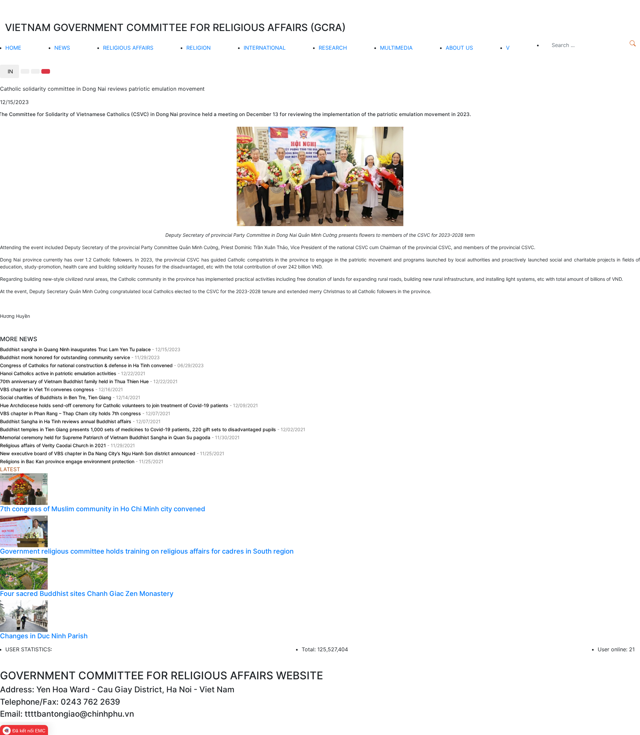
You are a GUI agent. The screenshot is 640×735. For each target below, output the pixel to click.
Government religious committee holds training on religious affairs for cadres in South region (147, 551)
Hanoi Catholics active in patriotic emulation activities (59, 373)
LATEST (10, 469)
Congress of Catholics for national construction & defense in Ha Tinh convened (87, 365)
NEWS (62, 47)
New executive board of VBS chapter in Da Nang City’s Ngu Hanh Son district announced (98, 453)
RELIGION (198, 47)
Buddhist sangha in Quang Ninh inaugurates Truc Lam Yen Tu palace (76, 349)
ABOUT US (459, 47)
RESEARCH (333, 47)
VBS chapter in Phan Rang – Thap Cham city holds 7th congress (71, 413)
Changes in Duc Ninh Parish (44, 636)
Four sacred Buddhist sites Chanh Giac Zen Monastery (86, 594)
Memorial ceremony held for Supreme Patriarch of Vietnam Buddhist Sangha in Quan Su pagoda (106, 437)
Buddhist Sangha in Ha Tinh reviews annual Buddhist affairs (66, 421)
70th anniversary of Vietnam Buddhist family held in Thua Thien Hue (75, 381)
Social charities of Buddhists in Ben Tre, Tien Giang (56, 397)
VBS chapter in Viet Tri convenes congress (47, 389)
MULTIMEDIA (396, 47)
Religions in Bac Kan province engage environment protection (68, 461)
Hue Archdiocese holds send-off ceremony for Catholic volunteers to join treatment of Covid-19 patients (115, 405)
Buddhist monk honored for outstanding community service (65, 357)
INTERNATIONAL (265, 47)
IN (9, 71)
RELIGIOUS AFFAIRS (128, 47)
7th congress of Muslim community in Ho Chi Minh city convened (102, 509)
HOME (13, 47)
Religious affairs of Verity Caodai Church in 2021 (53, 445)
